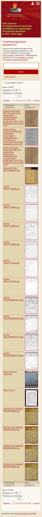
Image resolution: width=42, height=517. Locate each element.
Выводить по (8, 90)
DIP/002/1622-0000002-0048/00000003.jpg (13, 428)
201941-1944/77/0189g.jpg (11, 261)
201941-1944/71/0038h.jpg (11, 206)
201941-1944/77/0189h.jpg (11, 280)
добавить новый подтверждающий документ (17, 58)
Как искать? (10, 76)
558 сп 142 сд (9, 390)
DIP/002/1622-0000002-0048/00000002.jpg (13, 410)
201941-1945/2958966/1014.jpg (13, 354)
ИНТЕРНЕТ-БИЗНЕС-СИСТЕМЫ (25, 514)
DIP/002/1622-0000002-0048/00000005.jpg (13, 465)
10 (29, 100)
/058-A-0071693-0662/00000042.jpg (11, 169)
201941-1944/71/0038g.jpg (11, 187)
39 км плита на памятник (10, 373)
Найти (21, 72)
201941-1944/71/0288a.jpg (11, 224)
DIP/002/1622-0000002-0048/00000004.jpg (13, 447)
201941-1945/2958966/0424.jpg (13, 317)
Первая (6, 100)
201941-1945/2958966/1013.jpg (13, 335)
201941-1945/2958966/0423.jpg (13, 298)
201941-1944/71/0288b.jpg (11, 243)
